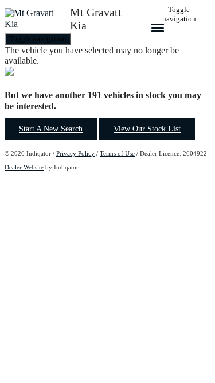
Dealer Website (24, 167)
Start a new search (51, 129)
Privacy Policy (75, 153)
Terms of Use (117, 153)
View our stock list (147, 129)
